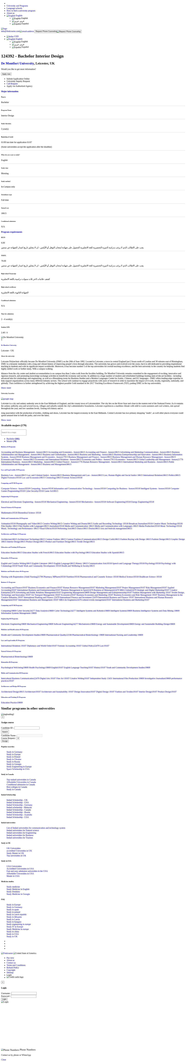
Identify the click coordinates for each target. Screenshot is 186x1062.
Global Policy (91, 646)
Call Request (12, 83)
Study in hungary (14, 922)
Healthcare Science (150, 577)
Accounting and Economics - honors (67, 452)
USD (16, 36)
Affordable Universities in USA (20, 873)
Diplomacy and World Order (42, 646)
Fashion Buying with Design (136, 539)
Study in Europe (14, 754)
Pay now (10, 958)
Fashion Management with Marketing (152, 592)
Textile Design (86, 542)
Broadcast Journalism (141, 523)
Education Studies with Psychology (73, 552)
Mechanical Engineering (40, 624)
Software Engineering (118, 502)
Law (104, 646)
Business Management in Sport (77, 590)
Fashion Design (161, 539)
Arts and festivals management (116, 528)
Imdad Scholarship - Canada (19, 810)
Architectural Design (13, 692)
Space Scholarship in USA (18, 769)
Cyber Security (34, 491)
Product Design (35, 542)
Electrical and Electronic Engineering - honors (24, 502)
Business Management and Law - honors (82, 475)
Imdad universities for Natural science (23, 830)
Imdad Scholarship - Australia (19, 815)
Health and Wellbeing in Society (78, 566)
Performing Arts (67, 528)
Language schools (14, 8)
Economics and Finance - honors (18, 459)
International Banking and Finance (42, 597)
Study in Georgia (14, 764)
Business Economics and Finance (45, 587)
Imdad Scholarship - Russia (18, 812)
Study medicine (13, 887)
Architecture (9, 539)
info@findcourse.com (10, 31)
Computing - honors (42, 488)
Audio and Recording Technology (111, 523)
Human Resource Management (79, 587)
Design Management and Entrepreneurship (111, 592)
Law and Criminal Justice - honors (44, 475)
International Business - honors (17, 462)
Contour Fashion (55, 539)
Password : (5, 996)
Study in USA (13, 934)
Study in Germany (14, 752)
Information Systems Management (18, 613)
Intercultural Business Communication (20, 678)
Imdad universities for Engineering (21, 833)
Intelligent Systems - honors (155, 488)
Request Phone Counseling (46, 31)
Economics (69, 595)
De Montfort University (17, 63)
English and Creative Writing (16, 563)
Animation (8, 523)
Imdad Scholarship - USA (18, 802)
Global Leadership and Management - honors (161, 459)
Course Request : (8, 738)
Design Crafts (111, 539)
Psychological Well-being (15, 667)
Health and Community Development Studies (23, 635)
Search (5, 732)
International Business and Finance (116, 597)
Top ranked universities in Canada (21, 779)
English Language (65, 563)
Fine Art (63, 678)
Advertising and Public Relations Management (39, 592)
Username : (6, 993)
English (18, 15)
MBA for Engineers (70, 600)
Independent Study (101, 678)
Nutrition (73, 577)
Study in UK (12, 936)
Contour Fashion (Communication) (84, 539)
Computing (9, 611)
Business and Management (57, 464)
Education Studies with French (39, 552)
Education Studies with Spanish (108, 552)
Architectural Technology (31, 539)
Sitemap (10, 972)
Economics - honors (127, 459)
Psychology (153, 563)
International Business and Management (38, 600)
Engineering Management (76, 592)
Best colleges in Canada (17, 787)
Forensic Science (72, 478)
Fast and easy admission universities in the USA (27, 871)
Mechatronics (87, 624)
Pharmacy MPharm (55, 577)
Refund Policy (13, 967)
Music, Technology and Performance (20, 528)
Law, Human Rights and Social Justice (123, 475)
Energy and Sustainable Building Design (155, 624)
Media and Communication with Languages (117, 526)
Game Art (51, 491)
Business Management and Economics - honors (45, 457)
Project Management (134, 587)
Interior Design (16, 542)
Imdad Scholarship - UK (17, 800)
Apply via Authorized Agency (19, 86)
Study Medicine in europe (18, 929)
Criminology (53, 478)
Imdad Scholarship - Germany (19, 805)
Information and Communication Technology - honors (80, 488)
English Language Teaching (79, 667)
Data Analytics (45, 611)
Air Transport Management (46, 595)
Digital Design (105, 692)
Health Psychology (40, 667)
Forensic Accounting (70, 646)
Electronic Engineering (14, 624)
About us (10, 13)
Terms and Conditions (16, 965)
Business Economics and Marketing (95, 595)
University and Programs (17, 6)
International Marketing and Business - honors (146, 462)
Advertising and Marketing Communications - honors (146, 452)
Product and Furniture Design (61, 542)
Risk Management (156, 587)
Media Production (149, 526)
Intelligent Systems (121, 611)
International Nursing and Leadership (124, 635)
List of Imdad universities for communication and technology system (36, 828)
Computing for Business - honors (123, 488)
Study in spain (13, 909)
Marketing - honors (45, 462)
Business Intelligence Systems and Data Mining (156, 611)
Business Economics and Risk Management (136, 595)
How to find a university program (21, 11)
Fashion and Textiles (127, 692)
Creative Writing (53, 523)
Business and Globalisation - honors (61, 454)
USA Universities (14, 866)
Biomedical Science (29, 513)
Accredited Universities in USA (20, 869)
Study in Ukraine (14, 759)
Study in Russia (13, 762)
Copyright (11, 970)
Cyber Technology (65, 611)
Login (4, 999)
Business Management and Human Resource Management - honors (144, 457)
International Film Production (129, 678)
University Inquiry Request (18, 81)
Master (11, 441)
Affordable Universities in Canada (21, 782)
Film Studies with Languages (33, 526)
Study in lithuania (14, 917)
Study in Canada (14, 789)
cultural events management (97, 600)
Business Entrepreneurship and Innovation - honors (139, 454)
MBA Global (128, 590)
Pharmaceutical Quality (59, 635)
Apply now (6, 74)
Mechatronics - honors (93, 502)
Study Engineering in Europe (19, 766)
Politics (174, 475)
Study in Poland (13, 757)
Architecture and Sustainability (57, 692)
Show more (6, 388)
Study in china (13, 931)
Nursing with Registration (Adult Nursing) (22, 577)
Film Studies (9, 526)
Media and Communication (80, 526)
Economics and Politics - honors (99, 459)
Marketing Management (109, 587)
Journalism (57, 526)
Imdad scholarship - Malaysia (19, 807)
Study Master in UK (15, 853)
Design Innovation (85, 692)
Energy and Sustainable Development (115, 624)
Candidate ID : (7, 728)
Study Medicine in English (18, 889)
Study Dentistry (13, 891)
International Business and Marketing (130, 600)
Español (25, 23)
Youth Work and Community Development (39, 566)
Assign (5, 741)
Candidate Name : (9, 735)
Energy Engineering (142, 502)
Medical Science (129, 577)
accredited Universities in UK (19, 851)
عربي (22, 21)
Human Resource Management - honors (103, 462)
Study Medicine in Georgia (18, 894)
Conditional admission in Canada (21, 784)
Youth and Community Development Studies (128, 667)
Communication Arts (100, 563)
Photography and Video (29, 523)
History (82, 563)
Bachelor (13, 439)
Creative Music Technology (167, 523)
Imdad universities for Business (20, 835)
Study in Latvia (13, 919)
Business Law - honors (14, 475)
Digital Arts (48, 678)
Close (3, 1059)
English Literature (43, 563)
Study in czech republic (17, 914)
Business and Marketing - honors (97, 454)
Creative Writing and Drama (78, 523)
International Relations (156, 475)
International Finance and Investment (79, 597)
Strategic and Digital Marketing (153, 590)
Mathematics (9, 513)
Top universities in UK (16, 855)
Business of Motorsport (107, 590)
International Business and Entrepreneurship (39, 590)
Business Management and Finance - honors (90, 457)
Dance (83, 528)
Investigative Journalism (158, 678)
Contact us (11, 963)
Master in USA (13, 876)
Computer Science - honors (16, 488)
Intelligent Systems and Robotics (93, 611)
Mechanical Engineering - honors (64, 502)
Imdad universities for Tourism (20, 838)
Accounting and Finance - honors (103, 452)
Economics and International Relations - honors (58, 459)
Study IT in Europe (15, 927)
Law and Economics (33, 478)
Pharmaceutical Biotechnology (88, 635)
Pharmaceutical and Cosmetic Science (99, 577)
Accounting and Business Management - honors (24, 452)
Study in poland (13, 912)
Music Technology (171, 526)
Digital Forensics (11, 478)
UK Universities (14, 848)
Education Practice (12, 702)
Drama (94, 528)
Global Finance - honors (69, 462)
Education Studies (12, 552)
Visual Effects (48, 528)
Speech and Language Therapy (128, 563)
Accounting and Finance (14, 587)
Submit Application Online (18, 79)
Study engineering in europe (19, 924)
